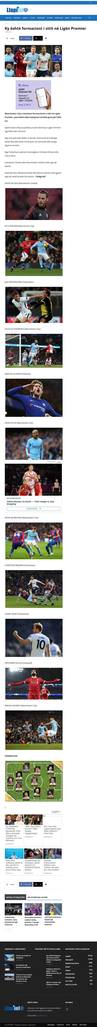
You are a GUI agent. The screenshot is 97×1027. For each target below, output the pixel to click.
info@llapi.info (42, 1015)
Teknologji (59, 18)
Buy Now (83, 1025)
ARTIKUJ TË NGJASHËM (15, 897)
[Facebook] (90, 2)
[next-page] (10, 929)
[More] (45, 38)
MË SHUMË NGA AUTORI (38, 897)
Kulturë (50, 18)
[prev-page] (6, 929)
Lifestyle (60, 1025)
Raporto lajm (76, 18)
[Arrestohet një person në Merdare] (9, 967)
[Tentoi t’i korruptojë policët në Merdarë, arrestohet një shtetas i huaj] (9, 977)
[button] (89, 18)
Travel (74, 1025)
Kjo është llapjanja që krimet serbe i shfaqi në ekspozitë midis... (53, 958)
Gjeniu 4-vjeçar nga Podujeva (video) (53, 983)
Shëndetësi (41, 18)
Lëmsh (67, 18)
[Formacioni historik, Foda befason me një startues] (13, 909)
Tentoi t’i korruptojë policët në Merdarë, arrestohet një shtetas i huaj (24, 978)
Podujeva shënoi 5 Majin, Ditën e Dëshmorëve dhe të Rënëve (53, 972)
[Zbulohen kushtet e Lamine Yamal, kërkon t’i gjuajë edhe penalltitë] (33, 909)
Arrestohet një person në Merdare (23, 966)
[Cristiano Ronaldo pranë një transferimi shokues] (53, 909)
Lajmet (24, 18)
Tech (68, 1025)
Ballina (8, 18)
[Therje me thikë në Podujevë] (9, 957)
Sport (33, 18)
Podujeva (17, 18)
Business (51, 1025)
